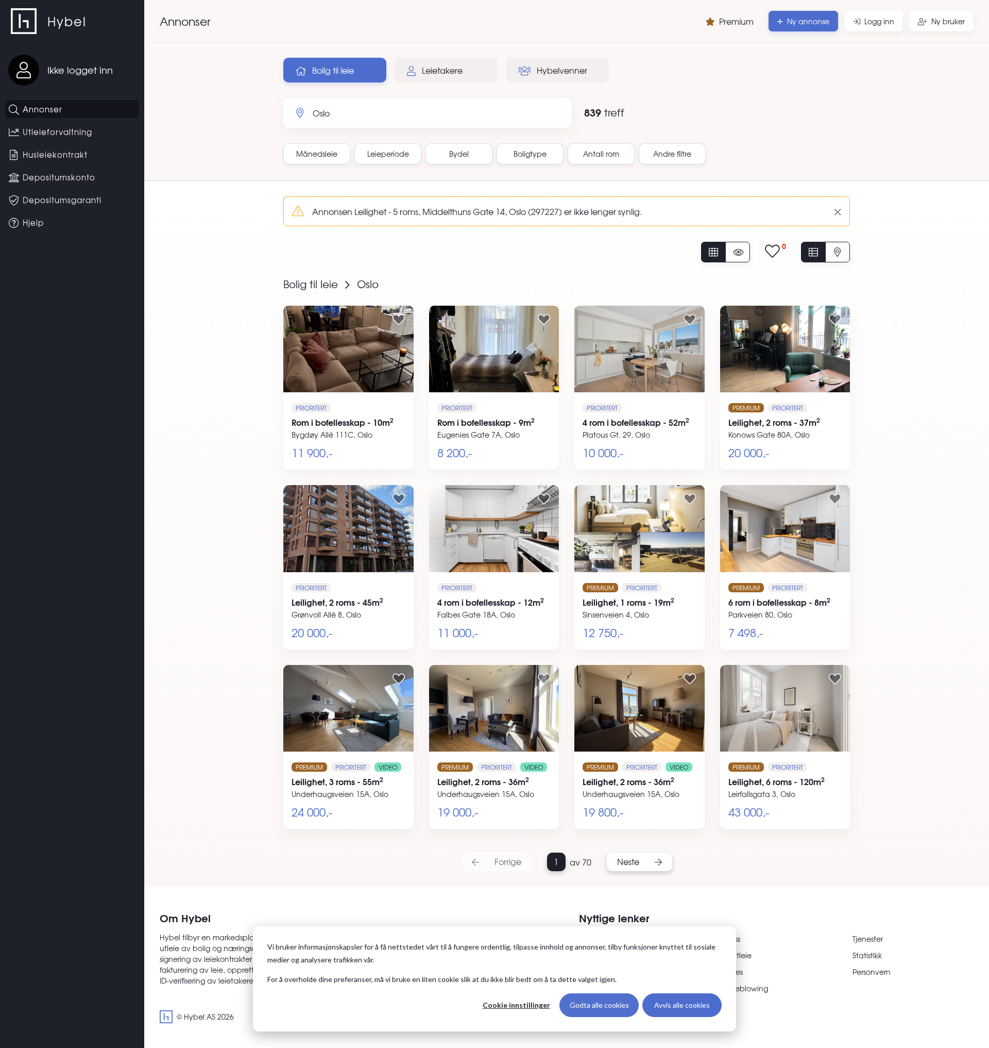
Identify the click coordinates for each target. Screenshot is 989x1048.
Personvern (871, 972)
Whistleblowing (741, 988)
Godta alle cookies (599, 1005)
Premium (736, 21)
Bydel (459, 153)
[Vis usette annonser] (737, 252)
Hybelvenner (561, 70)
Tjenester (867, 939)
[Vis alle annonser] (713, 252)
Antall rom (601, 153)
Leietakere (441, 70)
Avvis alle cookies (682, 1005)
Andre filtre (672, 153)
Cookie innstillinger (516, 1005)
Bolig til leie (332, 70)
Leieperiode (388, 153)
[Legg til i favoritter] (398, 319)
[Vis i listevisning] (813, 252)
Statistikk (867, 955)
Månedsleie (316, 153)
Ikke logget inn (80, 70)
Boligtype (530, 153)
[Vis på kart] (837, 252)
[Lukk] (833, 211)
